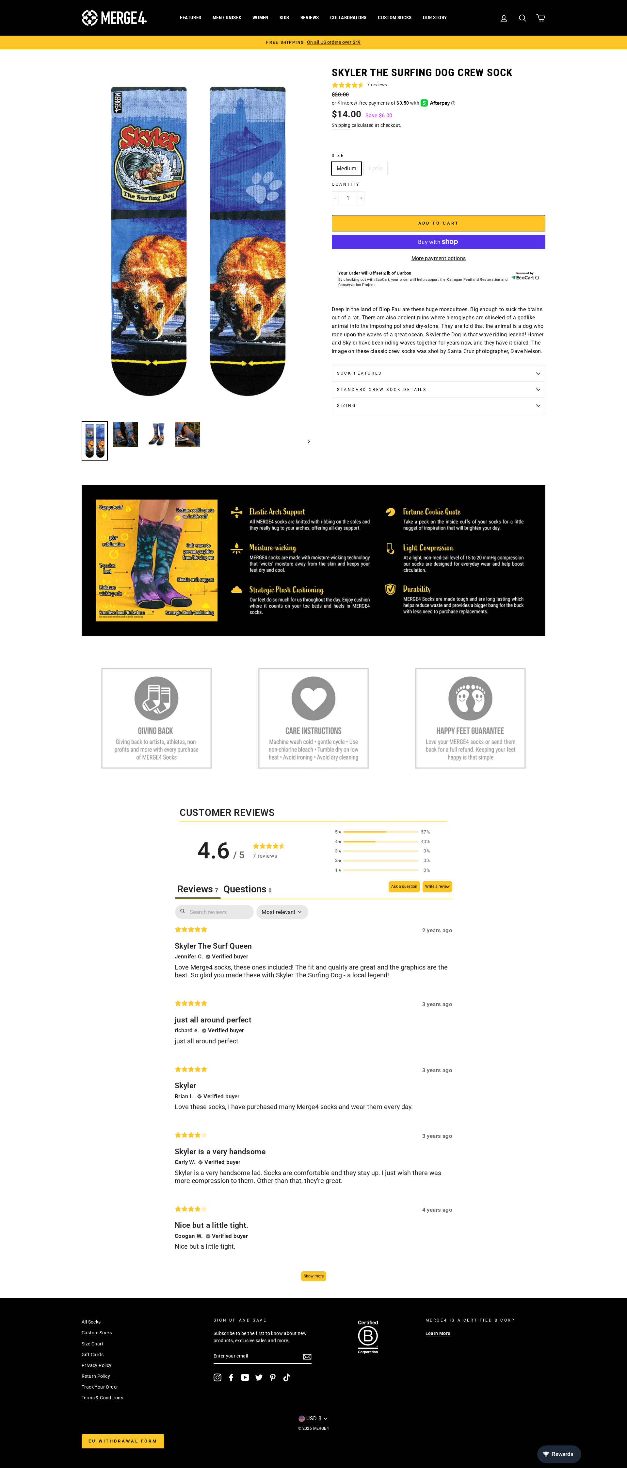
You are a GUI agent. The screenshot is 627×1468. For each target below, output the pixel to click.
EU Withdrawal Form (122, 1441)
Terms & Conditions (102, 1397)
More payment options (438, 258)
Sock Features (359, 373)
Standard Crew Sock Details (382, 389)
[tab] (247, 890)
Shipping (341, 125)
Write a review (437, 886)
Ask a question (404, 886)
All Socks (91, 1322)
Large (375, 168)
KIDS (284, 18)
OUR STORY (435, 18)
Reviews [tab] (197, 889)
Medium (346, 168)
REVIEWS (309, 18)
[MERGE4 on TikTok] (287, 1377)
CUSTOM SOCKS (395, 18)
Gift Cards (93, 1354)
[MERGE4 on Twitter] (259, 1377)
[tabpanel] (313, 1096)
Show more (314, 1276)
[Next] (306, 441)
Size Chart (93, 1343)
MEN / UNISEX (227, 18)
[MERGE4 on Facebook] (231, 1377)
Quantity (346, 184)
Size (338, 155)
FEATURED (190, 18)
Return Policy (96, 1376)
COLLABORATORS (348, 18)
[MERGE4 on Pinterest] (273, 1377)
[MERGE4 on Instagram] (217, 1377)
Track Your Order (100, 1387)
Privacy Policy (97, 1365)
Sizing (346, 405)
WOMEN (260, 18)
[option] (313, 42)
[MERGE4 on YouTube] (245, 1377)
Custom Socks (97, 1332)
